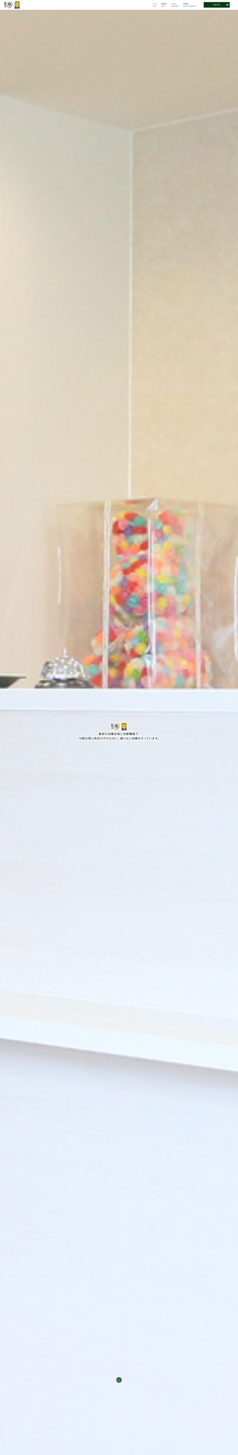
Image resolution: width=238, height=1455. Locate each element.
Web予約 (216, 5)
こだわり (175, 5)
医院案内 (164, 5)
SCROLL (119, 1380)
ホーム (155, 5)
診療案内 (189, 5)
